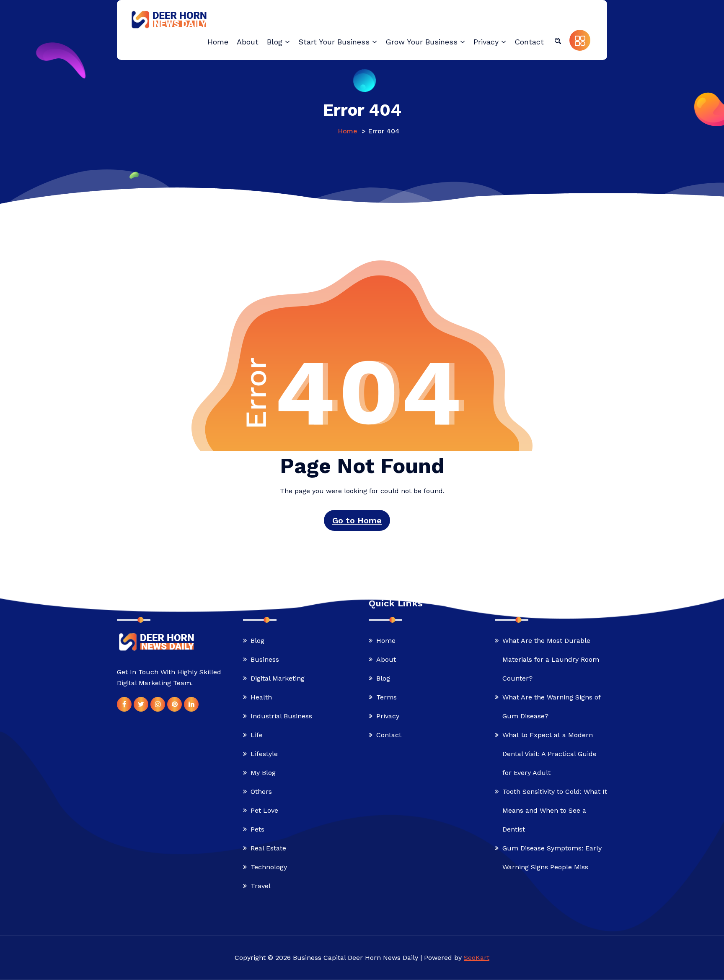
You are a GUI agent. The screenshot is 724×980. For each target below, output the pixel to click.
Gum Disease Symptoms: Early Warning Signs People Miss (552, 857)
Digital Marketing (278, 678)
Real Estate (268, 848)
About (386, 659)
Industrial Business (281, 716)
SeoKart (476, 958)
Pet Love (264, 810)
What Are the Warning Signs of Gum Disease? (551, 706)
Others (261, 791)
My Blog (263, 773)
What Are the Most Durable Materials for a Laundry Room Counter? (550, 659)
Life (257, 735)
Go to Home (357, 520)
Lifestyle (264, 754)
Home (347, 131)
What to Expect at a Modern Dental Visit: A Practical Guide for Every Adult (549, 754)
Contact (388, 735)
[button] (557, 40)
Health (261, 697)
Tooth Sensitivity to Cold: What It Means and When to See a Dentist (554, 810)
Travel (261, 886)
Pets (257, 829)
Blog (257, 641)
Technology (269, 867)
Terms (386, 697)
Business (265, 659)
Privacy (387, 716)
